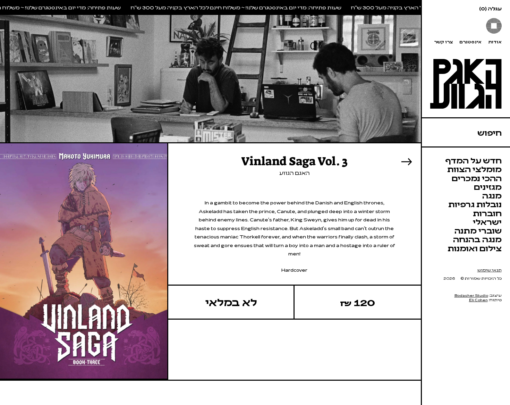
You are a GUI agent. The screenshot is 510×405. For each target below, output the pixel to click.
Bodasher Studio (471, 295)
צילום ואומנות (475, 248)
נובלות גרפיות (475, 204)
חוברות (487, 213)
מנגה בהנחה (477, 239)
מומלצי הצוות (474, 169)
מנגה (492, 195)
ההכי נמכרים (477, 178)
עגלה (490, 8)
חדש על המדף (473, 160)
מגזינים (488, 187)
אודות (495, 41)
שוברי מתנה (478, 230)
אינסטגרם (470, 41)
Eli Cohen (478, 299)
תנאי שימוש (489, 269)
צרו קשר (443, 41)
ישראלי (487, 222)
